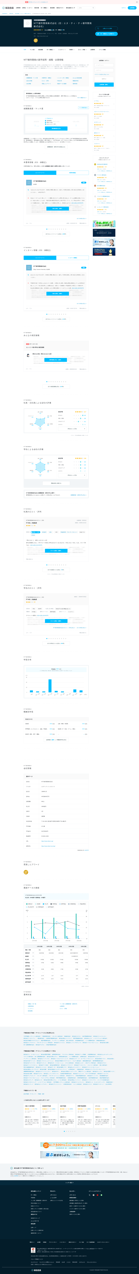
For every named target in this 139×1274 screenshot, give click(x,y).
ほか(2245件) (109, 1084)
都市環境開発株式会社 (98, 1060)
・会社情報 (28, 83)
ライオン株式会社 (101, 175)
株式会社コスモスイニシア (30, 1082)
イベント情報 (102, 49)
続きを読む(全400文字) (78, 288)
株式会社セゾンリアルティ (41, 1084)
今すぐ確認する (81, 97)
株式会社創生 (110, 1058)
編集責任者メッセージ (36, 1233)
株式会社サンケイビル (59, 1042)
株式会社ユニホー (79, 1063)
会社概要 (38, 1242)
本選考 (71, 49)
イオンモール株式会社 (57, 1036)
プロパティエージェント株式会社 (45, 1042)
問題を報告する (83, 223)
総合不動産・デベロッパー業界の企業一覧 (22, 13)
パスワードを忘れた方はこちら (101, 74)
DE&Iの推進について (36, 1203)
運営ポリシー (32, 1242)
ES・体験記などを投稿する (107, 33)
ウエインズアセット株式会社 (48, 1077)
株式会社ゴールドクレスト (99, 1036)
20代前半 (44, 532)
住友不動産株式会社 (87, 1036)
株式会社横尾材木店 (54, 1065)
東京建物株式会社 (79, 1040)
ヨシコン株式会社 (77, 1084)
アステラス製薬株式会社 (103, 196)
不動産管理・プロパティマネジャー (69, 532)
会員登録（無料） (104, 84)
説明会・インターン (27, 7)
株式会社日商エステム (52, 1056)
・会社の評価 (28, 80)
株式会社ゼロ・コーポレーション (56, 1063)
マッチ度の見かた (83, 107)
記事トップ (33, 1227)
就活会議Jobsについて (36, 1211)
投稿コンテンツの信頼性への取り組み (40, 1208)
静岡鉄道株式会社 (101, 1040)
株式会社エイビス (87, 1084)
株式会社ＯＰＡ (70, 1075)
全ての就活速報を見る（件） (56, 386)
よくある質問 (53, 1197)
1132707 (86, 850)
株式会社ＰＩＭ (51, 1067)
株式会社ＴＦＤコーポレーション (90, 1042)
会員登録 (132, 7)
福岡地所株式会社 (56, 1054)
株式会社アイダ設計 (43, 1065)
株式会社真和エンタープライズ (31, 1069)
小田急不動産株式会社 (51, 1044)
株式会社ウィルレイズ (103, 1073)
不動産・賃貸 (41, 1094)
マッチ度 (32, 49)
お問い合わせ (53, 1195)
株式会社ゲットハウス (93, 1075)
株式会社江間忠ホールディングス (69, 1071)
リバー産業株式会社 (90, 1040)
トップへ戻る (69, 1182)
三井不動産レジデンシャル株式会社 (32, 1036)
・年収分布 (59, 80)
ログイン (124, 7)
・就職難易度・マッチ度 (31, 78)
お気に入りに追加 (107, 28)
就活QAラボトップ (35, 1218)
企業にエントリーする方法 (56, 1200)
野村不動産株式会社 (78, 1038)
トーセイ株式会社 (62, 1080)
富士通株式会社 (101, 185)
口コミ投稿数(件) (49, 30)
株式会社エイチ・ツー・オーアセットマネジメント (82, 1058)
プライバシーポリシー (53, 1242)
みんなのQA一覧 (35, 1221)
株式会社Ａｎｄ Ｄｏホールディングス (95, 1082)
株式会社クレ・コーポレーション (31, 1054)
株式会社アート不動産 (80, 1054)
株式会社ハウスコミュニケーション (45, 1060)
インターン (61, 49)
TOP (25, 49)
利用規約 (44, 1242)
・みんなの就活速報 (77, 78)
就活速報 (52, 7)
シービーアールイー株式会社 (100, 1038)
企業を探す (11, 13)
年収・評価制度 (32, 599)
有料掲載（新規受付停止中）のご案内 (78, 1203)
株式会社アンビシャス (78, 1073)
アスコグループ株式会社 (68, 1054)
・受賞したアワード (46, 83)
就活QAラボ (60, 7)
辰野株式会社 (83, 1056)
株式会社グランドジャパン (55, 1084)
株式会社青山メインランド (65, 1038)
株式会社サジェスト (97, 1071)
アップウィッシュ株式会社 (58, 1040)
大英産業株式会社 (92, 1054)
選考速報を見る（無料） (55, 359)
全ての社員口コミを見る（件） (56, 569)
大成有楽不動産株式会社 (51, 1038)
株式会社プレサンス (41, 1063)
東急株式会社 (67, 1036)
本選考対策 (31, 1006)
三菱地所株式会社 (46, 1036)
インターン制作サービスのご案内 (77, 1208)
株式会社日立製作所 (102, 164)
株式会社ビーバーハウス (43, 1058)
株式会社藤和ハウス (61, 1067)
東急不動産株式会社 (45, 1040)
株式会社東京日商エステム (50, 1080)
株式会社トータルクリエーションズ (59, 1058)
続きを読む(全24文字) (42, 615)
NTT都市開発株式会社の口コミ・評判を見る (63, 627)
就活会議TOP (4, 13)
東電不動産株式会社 (82, 1077)
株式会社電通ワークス (109, 1071)
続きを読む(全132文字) (36, 545)
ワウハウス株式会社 (28, 1056)
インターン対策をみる (101, 170)
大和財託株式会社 (67, 1084)
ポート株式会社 (90, 1248)
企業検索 (18, 7)
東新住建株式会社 (87, 1060)
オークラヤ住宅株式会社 (103, 1080)
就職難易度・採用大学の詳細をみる (56, 147)
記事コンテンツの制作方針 (37, 1230)
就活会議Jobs (69, 7)
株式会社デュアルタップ (29, 1075)
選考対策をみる (109, 170)
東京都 (59, 33)
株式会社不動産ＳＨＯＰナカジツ (31, 1040)
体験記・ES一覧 (32, 1004)
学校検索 (33, 1197)
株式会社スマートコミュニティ (43, 1071)
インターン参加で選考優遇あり (39, 20)
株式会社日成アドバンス (29, 1060)
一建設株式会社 (40, 1038)
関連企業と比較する (56, 483)
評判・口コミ (99, 169)
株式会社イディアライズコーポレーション (95, 1069)
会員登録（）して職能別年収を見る (56, 739)
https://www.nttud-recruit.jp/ (48, 846)
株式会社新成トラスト (100, 1058)
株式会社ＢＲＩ (55, 1071)
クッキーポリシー (63, 1242)
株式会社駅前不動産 (45, 1054)
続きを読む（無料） (58, 208)
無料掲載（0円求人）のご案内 (77, 1200)
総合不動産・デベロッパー (30, 1094)
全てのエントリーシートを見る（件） (56, 234)
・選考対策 (74, 83)
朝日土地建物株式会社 (29, 1067)
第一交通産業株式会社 (29, 1044)
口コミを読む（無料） (56, 550)
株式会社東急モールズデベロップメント (57, 1069)
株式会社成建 (43, 1069)
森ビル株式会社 (70, 1040)
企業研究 (92, 49)
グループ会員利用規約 (91, 1242)
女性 (50, 532)
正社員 (33, 535)
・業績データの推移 (61, 83)
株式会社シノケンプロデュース (73, 1042)
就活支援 (36, 7)
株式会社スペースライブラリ (89, 1080)
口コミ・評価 (81, 49)
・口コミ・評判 (45, 80)
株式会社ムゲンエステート (74, 1067)
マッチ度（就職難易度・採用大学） (69, 1004)
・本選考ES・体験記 (46, 78)
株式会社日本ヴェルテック (94, 1056)
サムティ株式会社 (77, 1060)
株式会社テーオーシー (98, 1084)
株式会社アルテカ (40, 1044)
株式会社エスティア (28, 1080)
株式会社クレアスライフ (29, 1042)
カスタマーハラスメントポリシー (103, 1242)
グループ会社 (81, 1242)
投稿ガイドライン (35, 1206)
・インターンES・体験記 (62, 78)
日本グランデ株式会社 (90, 1063)
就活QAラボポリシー (72, 1242)
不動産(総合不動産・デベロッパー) (45, 33)
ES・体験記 (44, 7)
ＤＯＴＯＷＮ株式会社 (90, 1073)
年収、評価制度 (32, 523)
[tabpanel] (56, 202)
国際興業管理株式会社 (29, 1071)
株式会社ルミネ (88, 1038)
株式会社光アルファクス (29, 1063)
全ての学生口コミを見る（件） (56, 643)
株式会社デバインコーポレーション (90, 1067)
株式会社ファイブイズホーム (30, 1065)
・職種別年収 (75, 80)
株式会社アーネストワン (29, 1038)
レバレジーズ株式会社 (103, 207)
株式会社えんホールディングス (105, 1054)
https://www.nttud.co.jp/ (42, 36)
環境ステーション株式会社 (85, 1071)
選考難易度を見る (56, 128)
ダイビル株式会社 (69, 1063)
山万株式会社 (71, 1069)
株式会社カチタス (76, 1036)
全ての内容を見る (81, 627)
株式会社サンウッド (28, 1084)
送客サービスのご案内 (75, 1214)
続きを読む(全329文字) (77, 203)
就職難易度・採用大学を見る (78, 495)
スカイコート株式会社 (93, 1065)
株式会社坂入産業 (104, 1042)
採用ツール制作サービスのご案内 (77, 1206)
